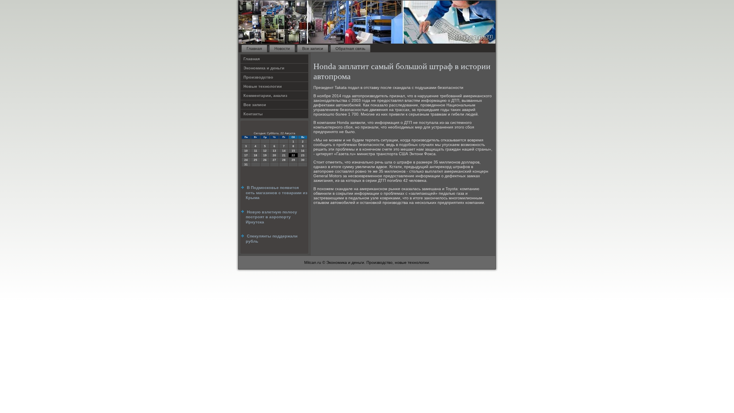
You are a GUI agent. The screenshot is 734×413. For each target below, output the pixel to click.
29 (293, 159)
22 (293, 155)
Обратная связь (350, 48)
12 (265, 150)
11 (255, 150)
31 (246, 164)
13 (274, 150)
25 (255, 159)
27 (274, 159)
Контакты (253, 114)
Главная (254, 48)
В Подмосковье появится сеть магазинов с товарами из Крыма (276, 192)
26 (265, 159)
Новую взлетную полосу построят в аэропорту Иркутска (271, 217)
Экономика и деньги (263, 68)
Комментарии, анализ (265, 95)
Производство (258, 77)
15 (293, 150)
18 (255, 155)
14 (284, 150)
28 (284, 159)
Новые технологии (262, 86)
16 (302, 150)
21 (284, 155)
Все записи (312, 48)
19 (265, 155)
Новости (282, 48)
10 (246, 150)
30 (302, 159)
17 (246, 155)
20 (274, 155)
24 (246, 159)
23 (302, 155)
